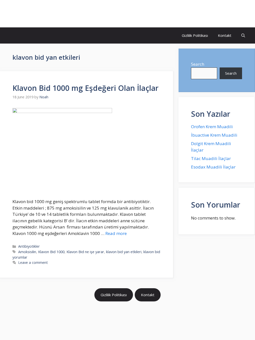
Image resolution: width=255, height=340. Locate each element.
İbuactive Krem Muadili (214, 135)
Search (197, 64)
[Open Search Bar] (243, 35)
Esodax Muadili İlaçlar (213, 167)
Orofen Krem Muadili (212, 126)
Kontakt (224, 35)
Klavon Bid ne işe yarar (85, 251)
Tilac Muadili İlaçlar (211, 158)
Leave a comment (33, 262)
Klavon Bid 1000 (51, 251)
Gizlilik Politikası (195, 35)
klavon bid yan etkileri (123, 251)
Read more (116, 233)
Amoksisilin (27, 251)
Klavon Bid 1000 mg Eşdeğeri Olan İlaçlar (85, 88)
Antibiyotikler (29, 246)
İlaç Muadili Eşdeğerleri (46, 13)
